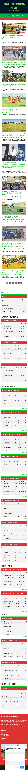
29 (21, 704)
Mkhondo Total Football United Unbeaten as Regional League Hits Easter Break (12, 110)
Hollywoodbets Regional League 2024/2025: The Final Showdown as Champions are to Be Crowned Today (13, 217)
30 (25, 704)
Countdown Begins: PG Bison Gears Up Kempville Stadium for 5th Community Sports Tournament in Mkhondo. (13, 135)
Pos (2, 323)
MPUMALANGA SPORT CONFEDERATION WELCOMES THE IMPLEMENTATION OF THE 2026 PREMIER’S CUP (13, 165)
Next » (19, 283)
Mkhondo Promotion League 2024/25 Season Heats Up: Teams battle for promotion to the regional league (13, 272)
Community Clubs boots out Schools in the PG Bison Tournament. (13, 85)
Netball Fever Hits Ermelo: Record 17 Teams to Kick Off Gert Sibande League (14, 63)
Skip (18, 767)
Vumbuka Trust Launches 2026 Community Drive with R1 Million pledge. (12, 192)
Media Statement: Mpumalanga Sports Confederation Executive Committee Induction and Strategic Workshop (13, 244)
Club (5, 323)
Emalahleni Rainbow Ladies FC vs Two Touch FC (12, 299)
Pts (26, 323)
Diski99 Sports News (14, 5)
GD (22, 643)
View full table (24, 339)
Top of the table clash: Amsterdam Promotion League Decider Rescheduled (12, 37)
